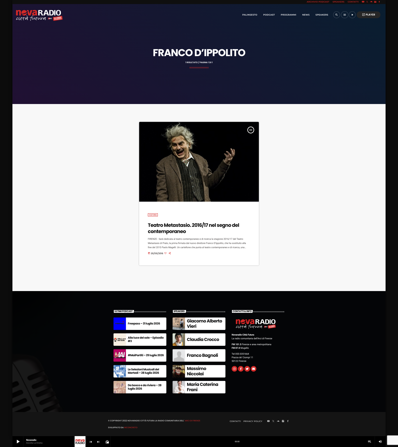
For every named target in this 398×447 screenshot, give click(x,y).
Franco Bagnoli (202, 355)
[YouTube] (363, 2)
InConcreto (130, 427)
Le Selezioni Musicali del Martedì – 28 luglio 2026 (143, 371)
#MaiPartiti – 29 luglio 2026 (146, 355)
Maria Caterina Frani (202, 387)
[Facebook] (379, 2)
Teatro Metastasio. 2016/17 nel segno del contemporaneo (193, 228)
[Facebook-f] (241, 369)
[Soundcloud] (371, 2)
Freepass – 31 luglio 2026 (144, 324)
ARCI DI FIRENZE (192, 420)
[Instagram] (375, 2)
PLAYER (368, 14)
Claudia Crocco (203, 339)
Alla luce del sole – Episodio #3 (146, 339)
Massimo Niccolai (196, 371)
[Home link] (32, 14)
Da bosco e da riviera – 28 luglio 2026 (144, 387)
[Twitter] (247, 369)
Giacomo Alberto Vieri (204, 323)
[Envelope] (253, 369)
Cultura (153, 215)
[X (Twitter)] (367, 2)
